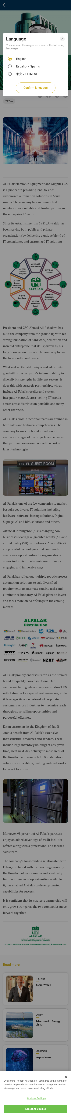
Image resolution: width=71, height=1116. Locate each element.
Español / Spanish (28, 66)
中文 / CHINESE (27, 74)
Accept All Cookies (35, 1108)
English (21, 59)
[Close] (66, 1077)
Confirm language (35, 88)
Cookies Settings (36, 1098)
